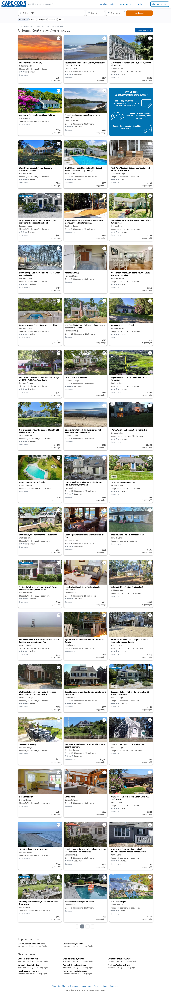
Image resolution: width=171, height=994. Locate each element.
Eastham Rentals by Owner (29, 958)
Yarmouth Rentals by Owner (29, 965)
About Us (56, 986)
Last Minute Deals (106, 4)
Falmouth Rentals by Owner (74, 965)
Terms (96, 986)
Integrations (86, 986)
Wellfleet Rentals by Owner (119, 958)
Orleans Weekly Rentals (73, 943)
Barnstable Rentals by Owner (75, 971)
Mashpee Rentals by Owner (119, 965)
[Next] (93, 926)
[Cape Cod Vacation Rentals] (14, 6)
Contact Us (114, 986)
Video (114, 476)
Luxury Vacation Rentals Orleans (31, 943)
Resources (124, 4)
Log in (139, 4)
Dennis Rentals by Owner (73, 958)
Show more (23, 75)
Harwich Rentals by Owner (29, 971)
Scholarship (73, 986)
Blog (64, 986)
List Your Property (159, 4)
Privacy (105, 986)
